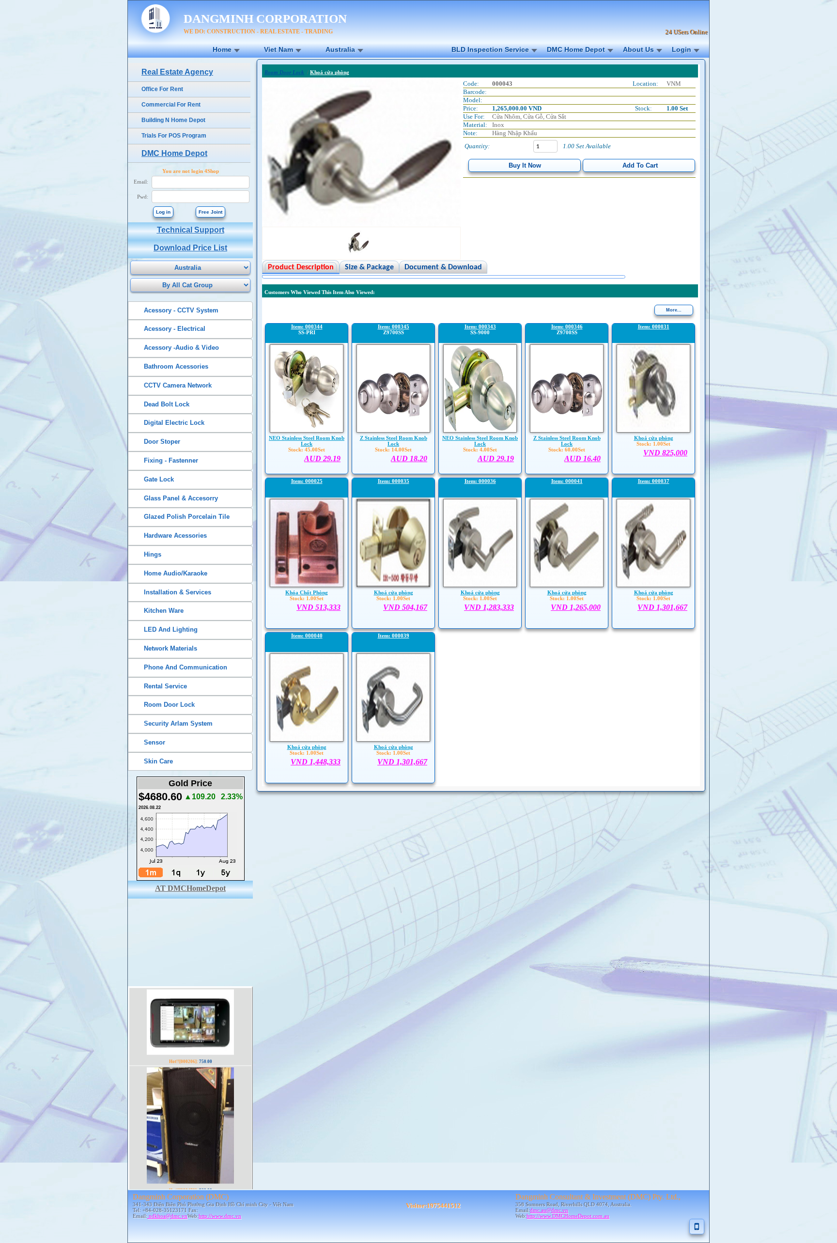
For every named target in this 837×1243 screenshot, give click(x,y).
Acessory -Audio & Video (181, 347)
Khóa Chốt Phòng (306, 592)
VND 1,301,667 (662, 607)
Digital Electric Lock (174, 422)
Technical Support (190, 230)
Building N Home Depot (173, 120)
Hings (152, 554)
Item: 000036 (480, 481)
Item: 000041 (567, 481)
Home (222, 49)
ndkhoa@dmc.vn (167, 1216)
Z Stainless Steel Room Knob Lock (393, 441)
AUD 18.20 (409, 458)
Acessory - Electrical (174, 328)
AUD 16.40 (582, 458)
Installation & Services (177, 592)
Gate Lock (159, 479)
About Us (638, 49)
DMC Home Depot (576, 49)
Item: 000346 (567, 326)
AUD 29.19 (322, 458)
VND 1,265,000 (576, 607)
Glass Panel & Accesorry (181, 498)
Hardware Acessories (175, 535)
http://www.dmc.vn (220, 1216)
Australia (340, 49)
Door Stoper (162, 441)
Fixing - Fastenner (171, 460)
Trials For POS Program (173, 135)
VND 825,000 (665, 453)
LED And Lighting (171, 629)
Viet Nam (278, 49)
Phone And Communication (185, 667)
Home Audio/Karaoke (175, 573)
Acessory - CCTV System (181, 310)
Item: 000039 (393, 635)
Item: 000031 (653, 326)
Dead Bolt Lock (166, 404)
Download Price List (190, 248)
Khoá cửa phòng (653, 438)
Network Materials (170, 648)
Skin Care (158, 761)
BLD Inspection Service (490, 49)
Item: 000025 (307, 481)
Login (681, 49)
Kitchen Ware (164, 610)
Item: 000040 (307, 635)
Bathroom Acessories (176, 366)
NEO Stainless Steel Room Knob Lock (306, 441)
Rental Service (165, 686)
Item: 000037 (653, 481)
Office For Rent (162, 89)
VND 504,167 (405, 607)
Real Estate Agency (177, 72)
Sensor (154, 742)
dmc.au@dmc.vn (549, 1210)
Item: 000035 (393, 481)
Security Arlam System (178, 723)
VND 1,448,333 (316, 762)
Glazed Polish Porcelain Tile (187, 516)
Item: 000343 (480, 326)
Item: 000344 (307, 326)
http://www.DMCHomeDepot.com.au (568, 1216)
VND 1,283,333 (489, 607)
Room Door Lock (169, 704)
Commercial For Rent (171, 104)
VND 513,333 (318, 607)
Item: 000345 (393, 326)
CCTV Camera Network (178, 385)
